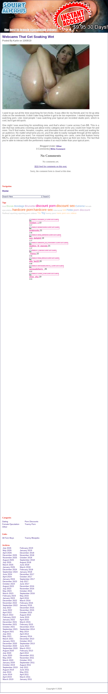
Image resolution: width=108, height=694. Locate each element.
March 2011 (25, 677)
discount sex (65, 206)
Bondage (19, 206)
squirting (14, 213)
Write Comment (58, 149)
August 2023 (8, 586)
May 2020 (7, 658)
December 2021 (10, 622)
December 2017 (27, 574)
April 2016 (24, 598)
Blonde (10, 206)
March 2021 (8, 639)
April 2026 (7, 553)
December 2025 (10, 555)
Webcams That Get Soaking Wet (28, 37)
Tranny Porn (30, 524)
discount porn (46, 206)
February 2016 (26, 603)
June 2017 (24, 584)
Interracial (57, 210)
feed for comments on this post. (51, 166)
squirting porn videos (27, 213)
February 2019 (26, 548)
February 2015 (26, 624)
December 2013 (27, 639)
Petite (70, 209)
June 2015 (24, 617)
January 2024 (9, 579)
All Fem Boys (8, 538)
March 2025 (8, 565)
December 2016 (27, 586)
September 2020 (10, 648)
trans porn (61, 213)
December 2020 (10, 643)
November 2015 (27, 610)
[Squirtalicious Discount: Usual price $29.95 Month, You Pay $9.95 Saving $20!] (54, 32)
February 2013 (26, 651)
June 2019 (7, 674)
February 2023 (9, 596)
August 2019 (8, 670)
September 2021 (10, 629)
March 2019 (8, 679)
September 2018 (27, 560)
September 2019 (10, 667)
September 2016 (27, 593)
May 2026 (7, 550)
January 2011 (26, 679)
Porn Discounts (31, 521)
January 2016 (26, 605)
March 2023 (8, 593)
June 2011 (24, 670)
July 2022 (7, 608)
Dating (5, 521)
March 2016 (25, 600)
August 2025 (8, 560)
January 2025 (9, 567)
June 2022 (7, 610)
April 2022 (7, 612)
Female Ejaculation (10, 524)
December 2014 (27, 627)
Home (5, 191)
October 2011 (26, 660)
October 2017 (26, 577)
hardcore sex (43, 210)
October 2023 (9, 584)
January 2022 (9, 619)
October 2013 (26, 641)
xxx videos (71, 213)
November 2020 (10, 646)
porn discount (82, 209)
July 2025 (7, 562)
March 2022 (8, 615)
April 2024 (7, 577)
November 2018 (27, 555)
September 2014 (27, 629)
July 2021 (7, 634)
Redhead (5, 213)
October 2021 (9, 627)
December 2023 (10, 581)
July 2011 (24, 667)
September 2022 (10, 605)
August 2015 (25, 615)
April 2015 (24, 619)
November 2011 (27, 658)
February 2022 (9, 617)
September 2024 (10, 572)
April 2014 (24, 634)
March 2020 (8, 660)
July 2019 (7, 672)
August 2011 (25, 665)
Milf (64, 210)
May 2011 (24, 672)
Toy (43, 213)
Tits (39, 213)
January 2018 (26, 572)
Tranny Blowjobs (32, 538)
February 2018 (26, 569)
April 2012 (24, 653)
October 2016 (26, 591)
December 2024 (10, 569)
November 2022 (10, 603)
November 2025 (10, 557)
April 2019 (7, 677)
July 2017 (24, 581)
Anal (4, 206)
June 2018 (24, 565)
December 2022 (10, 600)
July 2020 (7, 653)
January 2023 (9, 598)
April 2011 (24, 674)
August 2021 (8, 631)
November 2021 (10, 624)
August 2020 (8, 651)
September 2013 (27, 643)
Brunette (30, 206)
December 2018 (27, 553)
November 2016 (27, 588)
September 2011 (27, 662)
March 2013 (25, 648)
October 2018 (26, 557)
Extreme (80, 206)
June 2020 (7, 655)
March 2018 (25, 567)
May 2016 (24, 596)
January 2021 (9, 641)
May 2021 (7, 636)
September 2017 (27, 579)
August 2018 (25, 562)
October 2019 (9, 665)
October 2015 (26, 612)
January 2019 (26, 550)
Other (59, 146)
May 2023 (7, 591)
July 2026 (7, 548)
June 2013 (24, 646)
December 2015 (27, 608)
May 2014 (24, 631)
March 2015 (25, 622)
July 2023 (7, 588)
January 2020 (9, 662)
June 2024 (7, 574)
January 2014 (26, 636)
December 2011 (27, 655)
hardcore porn (22, 210)
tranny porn (51, 213)
